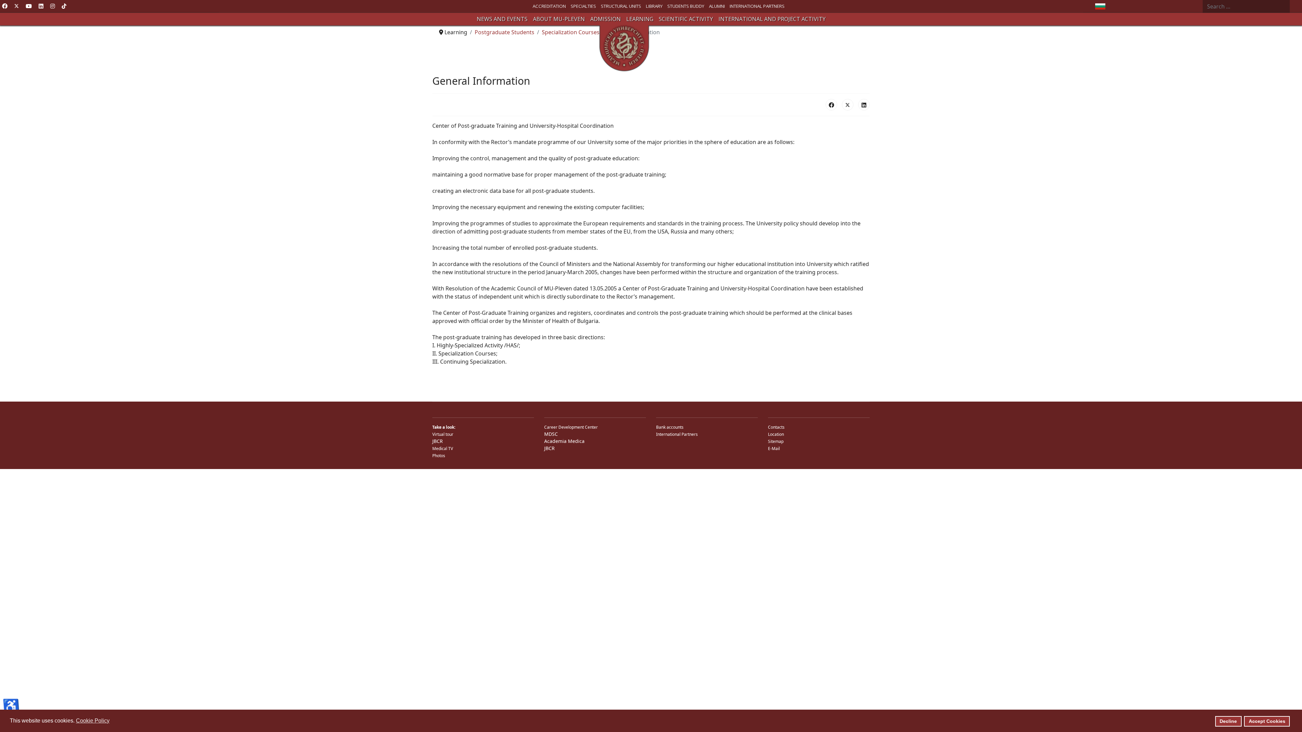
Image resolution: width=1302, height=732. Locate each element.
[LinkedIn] (864, 104)
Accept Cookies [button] (1267, 721)
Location (776, 434)
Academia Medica (564, 441)
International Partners (677, 434)
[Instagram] (52, 6)
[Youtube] (29, 6)
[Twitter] (16, 6)
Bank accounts (670, 427)
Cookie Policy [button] (93, 721)
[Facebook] (4, 6)
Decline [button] (1228, 721)
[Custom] (64, 6)
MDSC (551, 434)
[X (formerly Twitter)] (847, 104)
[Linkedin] (41, 6)
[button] (502, 19)
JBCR (437, 441)
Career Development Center (571, 427)
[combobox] (1246, 6)
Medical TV (442, 448)
